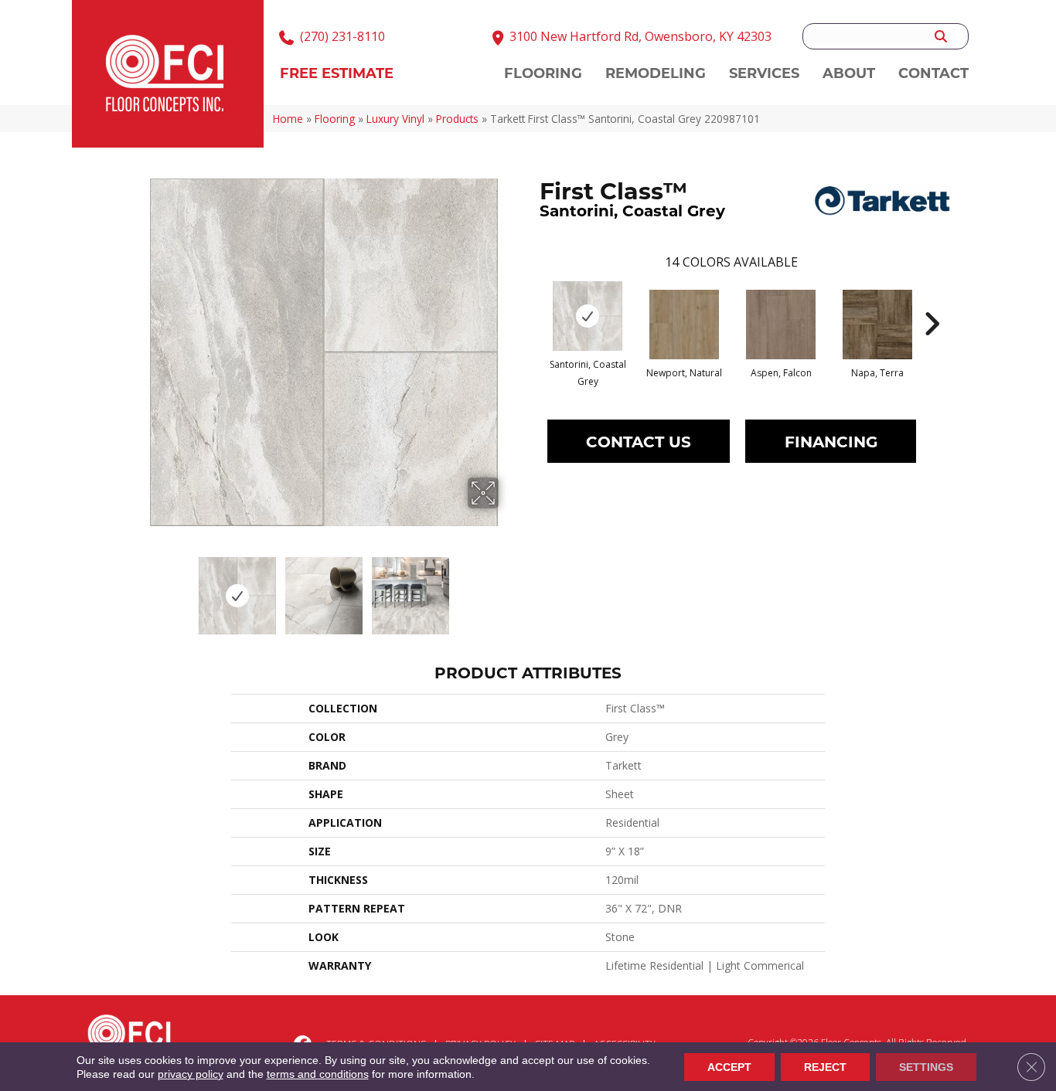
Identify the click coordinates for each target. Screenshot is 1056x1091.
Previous (140, 588)
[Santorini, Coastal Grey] (587, 316)
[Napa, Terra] (877, 324)
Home (288, 118)
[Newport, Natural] (684, 324)
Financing (831, 440)
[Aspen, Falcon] (780, 324)
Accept (729, 1067)
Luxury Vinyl (395, 118)
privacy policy (190, 1074)
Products (457, 118)
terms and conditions (318, 1074)
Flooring (335, 118)
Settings (926, 1067)
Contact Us (638, 440)
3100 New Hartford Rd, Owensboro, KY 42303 (640, 36)
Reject (825, 1067)
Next (508, 588)
